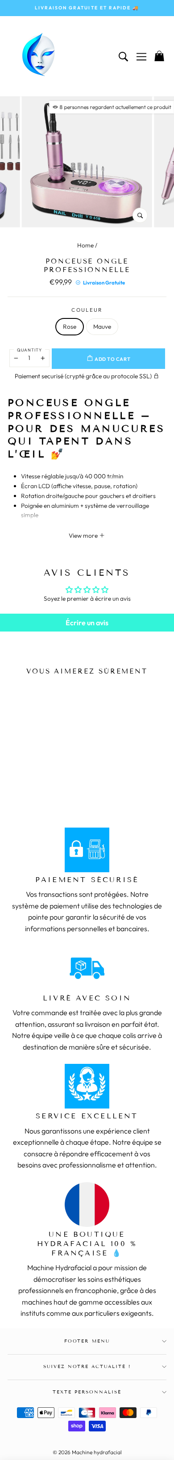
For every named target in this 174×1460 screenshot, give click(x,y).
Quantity (29, 349)
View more (84, 535)
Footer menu (86, 1341)
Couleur (86, 309)
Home (85, 245)
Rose (69, 326)
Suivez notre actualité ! (87, 1366)
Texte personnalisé (87, 1392)
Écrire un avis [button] (87, 622)
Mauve (102, 326)
